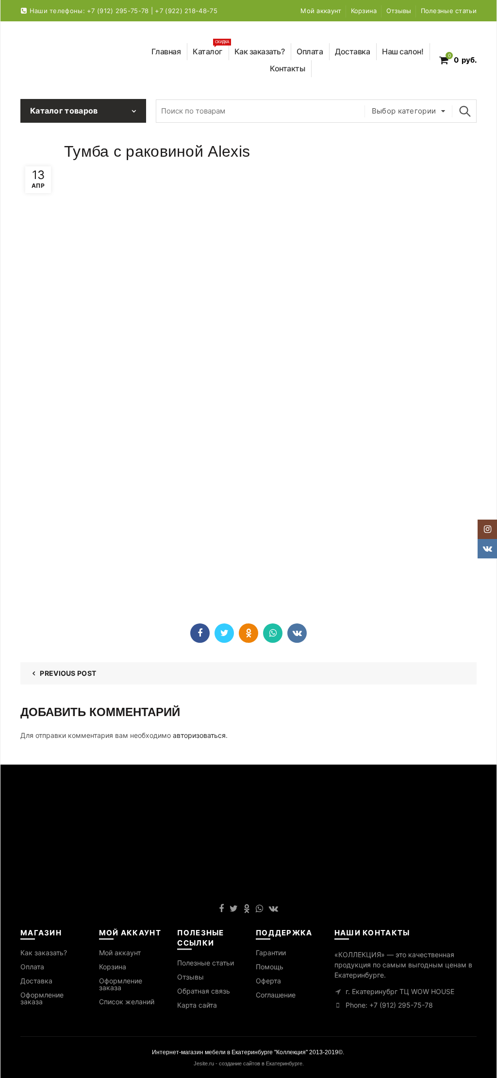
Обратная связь (203, 991)
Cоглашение (276, 995)
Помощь (269, 967)
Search (464, 111)
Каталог (211, 49)
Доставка (352, 51)
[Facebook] (200, 633)
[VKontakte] (297, 633)
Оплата (310, 51)
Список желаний (126, 1001)
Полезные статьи (449, 11)
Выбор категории (404, 110)
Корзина (364, 11)
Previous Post (68, 673)
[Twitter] (224, 633)
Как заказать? (259, 51)
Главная (166, 51)
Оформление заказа (42, 998)
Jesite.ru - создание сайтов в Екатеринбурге (248, 1063)
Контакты (287, 68)
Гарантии (271, 952)
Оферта (268, 981)
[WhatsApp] (272, 633)
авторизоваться (199, 735)
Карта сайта (197, 1005)
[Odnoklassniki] (248, 633)
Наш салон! (402, 51)
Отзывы (399, 11)
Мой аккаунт (320, 11)
